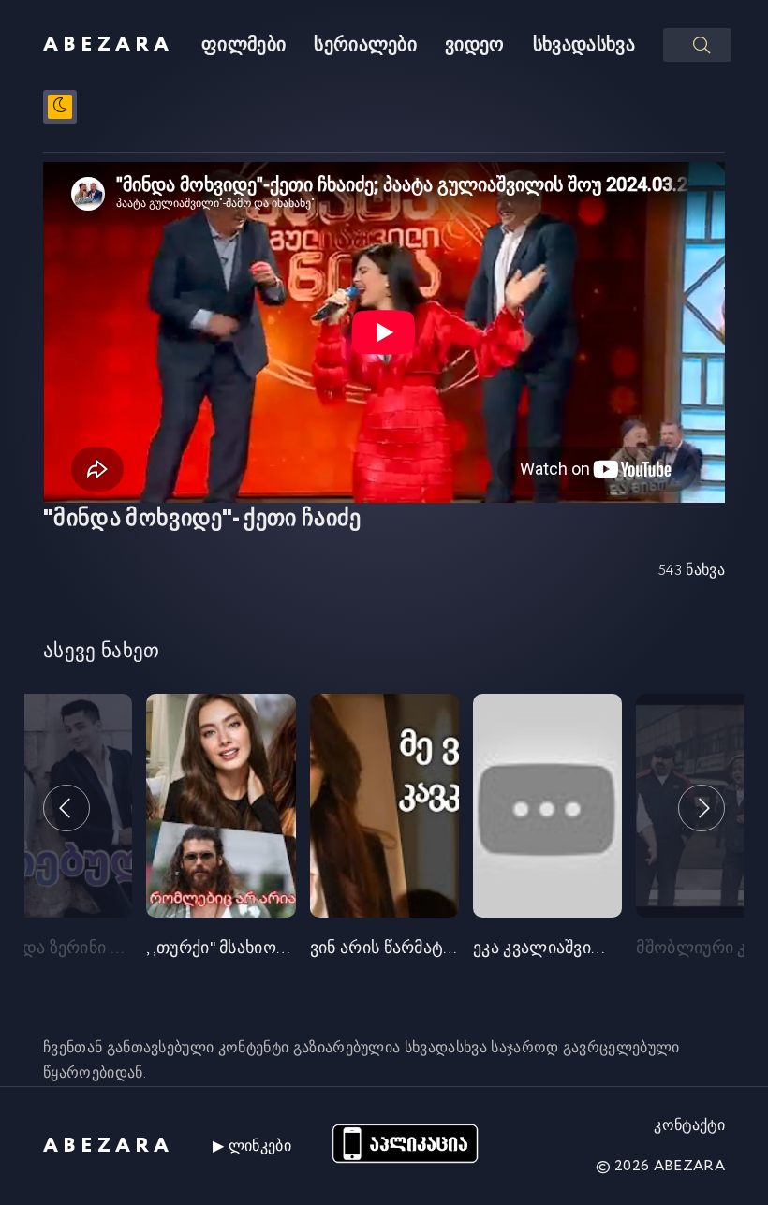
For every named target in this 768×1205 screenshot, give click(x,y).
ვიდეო (475, 45)
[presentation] (66, 808)
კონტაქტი (689, 1126)
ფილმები (243, 45)
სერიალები (365, 45)
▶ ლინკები (252, 1146)
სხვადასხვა (584, 45)
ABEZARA (108, 45)
